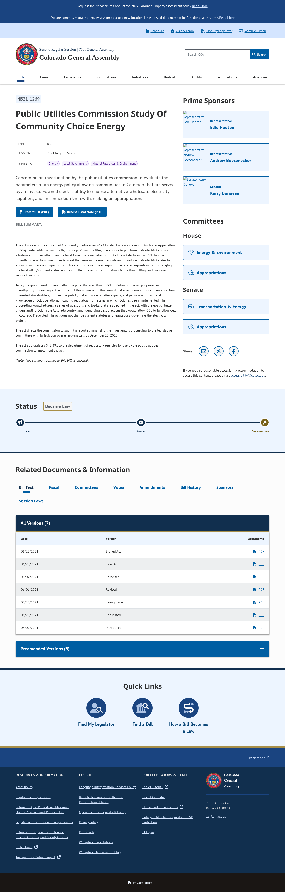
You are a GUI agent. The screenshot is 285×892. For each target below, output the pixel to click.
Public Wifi (86, 832)
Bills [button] (20, 77)
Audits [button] (196, 77)
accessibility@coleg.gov (248, 375)
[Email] (204, 351)
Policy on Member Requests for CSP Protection (167, 819)
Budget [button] (169, 77)
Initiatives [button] (140, 77)
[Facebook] (234, 351)
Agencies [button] (260, 77)
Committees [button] (106, 77)
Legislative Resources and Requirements (44, 822)
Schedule (157, 31)
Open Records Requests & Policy (102, 812)
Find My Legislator (219, 31)
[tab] (26, 488)
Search (261, 54)
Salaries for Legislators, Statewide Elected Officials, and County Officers (42, 834)
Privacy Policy (88, 822)
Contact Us (218, 816)
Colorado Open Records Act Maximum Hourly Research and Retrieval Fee (42, 809)
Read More (199, 6)
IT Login (148, 832)
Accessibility (24, 787)
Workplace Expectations (96, 842)
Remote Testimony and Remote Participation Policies (101, 799)
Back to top (257, 758)
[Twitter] (219, 351)
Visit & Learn (185, 31)
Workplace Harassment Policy (100, 852)
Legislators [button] (73, 77)
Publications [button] (227, 77)
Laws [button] (44, 77)
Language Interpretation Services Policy (107, 787)
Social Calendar (153, 797)
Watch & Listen (255, 31)
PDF (261, 551)
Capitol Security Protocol (33, 797)
